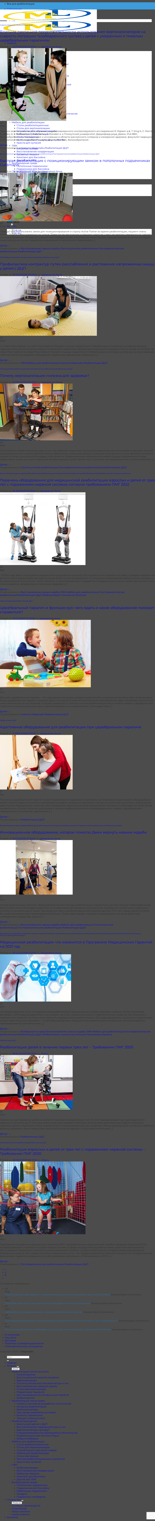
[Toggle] (18, 1366)
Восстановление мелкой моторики (38, 1377)
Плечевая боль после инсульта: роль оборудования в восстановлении (47, 1303)
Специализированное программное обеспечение (47, 1432)
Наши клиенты (21, 1514)
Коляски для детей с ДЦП (32, 1424)
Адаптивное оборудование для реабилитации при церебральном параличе (70, 727)
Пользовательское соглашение (24, 1346)
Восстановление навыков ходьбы (37, 1386)
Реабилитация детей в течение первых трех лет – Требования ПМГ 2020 (66, 1047)
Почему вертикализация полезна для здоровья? (44, 375)
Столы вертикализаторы (31, 1389)
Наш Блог (11, 1337)
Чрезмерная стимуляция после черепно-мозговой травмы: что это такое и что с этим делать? (61, 1320)
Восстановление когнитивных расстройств (43, 1394)
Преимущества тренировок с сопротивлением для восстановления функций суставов (57, 1294)
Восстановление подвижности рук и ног (41, 1426)
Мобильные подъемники (32, 1490)
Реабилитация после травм (28, 1400)
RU (9, 226)
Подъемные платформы (31, 1496)
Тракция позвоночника (31, 1418)
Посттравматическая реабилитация (68, 154)
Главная (11, 43)
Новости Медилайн (8, 25)
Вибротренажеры (27, 1467)
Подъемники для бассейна (33, 168)
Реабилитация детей (24, 1421)
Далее (5, 145)
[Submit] (8, 1360)
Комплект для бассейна (31, 157)
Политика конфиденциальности (24, 1343)
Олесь (44, 1053)
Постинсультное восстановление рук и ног (43, 1383)
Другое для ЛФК (26, 1479)
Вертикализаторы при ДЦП (33, 1429)
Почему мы (14, 1499)
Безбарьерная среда (24, 163)
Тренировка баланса (16, 935)
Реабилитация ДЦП (24, 25)
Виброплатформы (27, 1438)
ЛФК (14, 145)
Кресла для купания (29, 142)
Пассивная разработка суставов (36, 1412)
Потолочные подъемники (32, 166)
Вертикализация (27, 1380)
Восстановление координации (35, 151)
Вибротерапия (26, 1397)
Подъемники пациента (30, 1392)
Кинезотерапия (26, 1374)
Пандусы (22, 1493)
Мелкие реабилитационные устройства (41, 1458)
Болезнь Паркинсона (29, 1415)
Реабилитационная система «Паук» (38, 1435)
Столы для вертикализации (33, 128)
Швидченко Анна (51, 46)
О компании (14, 9)
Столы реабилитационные (33, 125)
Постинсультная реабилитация (40, 154)
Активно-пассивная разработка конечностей (44, 1403)
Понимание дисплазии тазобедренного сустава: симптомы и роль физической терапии (58, 1329)
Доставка (10, 1340)
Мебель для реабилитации (28, 122)
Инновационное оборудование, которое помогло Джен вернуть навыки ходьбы (73, 832)
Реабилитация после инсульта (30, 1371)
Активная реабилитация (31, 1406)
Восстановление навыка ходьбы (13, 154)
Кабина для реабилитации (33, 1453)
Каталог (11, 1365)
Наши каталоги (21, 1511)
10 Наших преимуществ (26, 1505)
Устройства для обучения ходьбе (37, 1450)
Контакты (12, 1517)
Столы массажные (28, 1456)
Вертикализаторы (27, 1409)
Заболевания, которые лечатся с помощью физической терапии (44, 1312)
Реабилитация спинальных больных (115, 473)
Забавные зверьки (28, 1473)
